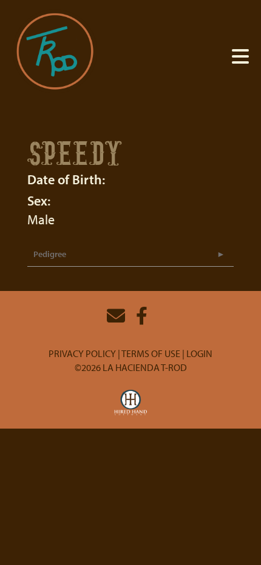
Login (199, 353)
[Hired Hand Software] (130, 403)
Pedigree (49, 254)
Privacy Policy (82, 353)
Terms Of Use (150, 353)
